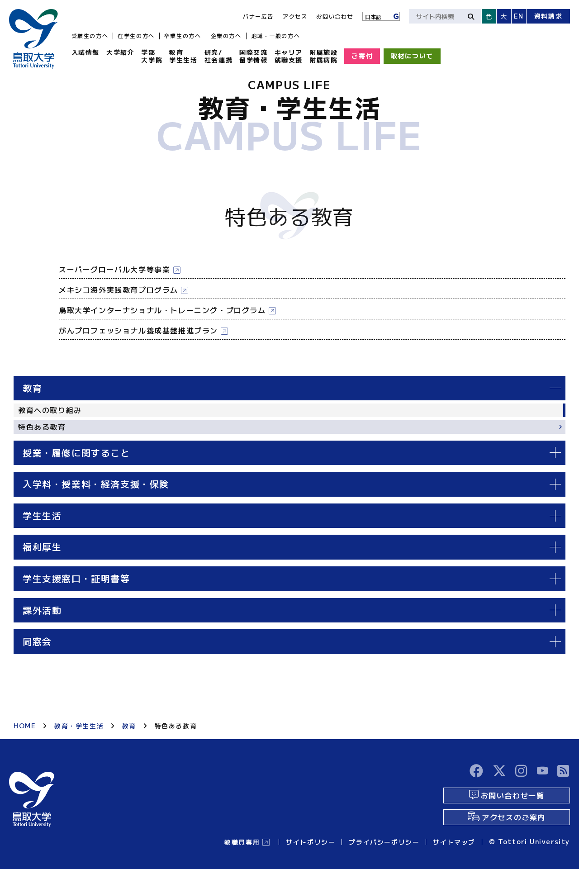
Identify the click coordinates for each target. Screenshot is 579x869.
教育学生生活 (183, 55)
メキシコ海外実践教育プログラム (118, 289)
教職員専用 (242, 841)
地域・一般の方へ (275, 35)
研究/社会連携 (218, 55)
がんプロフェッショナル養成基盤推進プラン (138, 330)
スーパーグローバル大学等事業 (114, 269)
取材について (412, 55)
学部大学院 (151, 55)
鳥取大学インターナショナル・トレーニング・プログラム (162, 309)
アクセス (295, 16)
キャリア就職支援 (289, 55)
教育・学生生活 (79, 725)
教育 (129, 725)
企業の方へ (226, 35)
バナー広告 (258, 16)
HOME (25, 725)
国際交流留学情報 (253, 55)
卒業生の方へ (182, 35)
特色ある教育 (42, 426)
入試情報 (85, 52)
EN (519, 15)
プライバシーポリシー (384, 841)
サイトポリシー (310, 841)
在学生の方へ (136, 35)
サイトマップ (454, 841)
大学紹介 (120, 52)
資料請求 (548, 15)
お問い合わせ (334, 16)
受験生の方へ (90, 35)
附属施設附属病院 (323, 55)
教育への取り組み (50, 409)
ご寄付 (362, 55)
